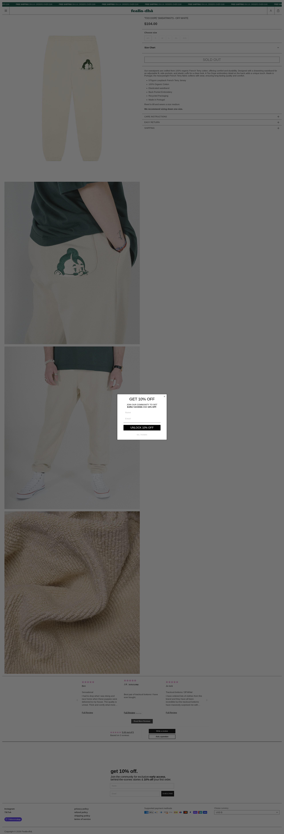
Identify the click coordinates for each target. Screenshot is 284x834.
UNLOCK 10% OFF (142, 427)
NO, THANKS (142, 435)
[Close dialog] (164, 396)
